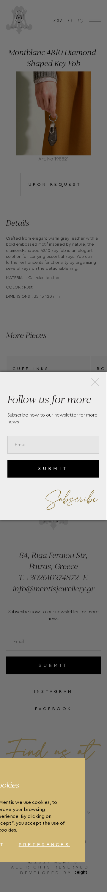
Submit (53, 468)
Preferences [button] (44, 844)
